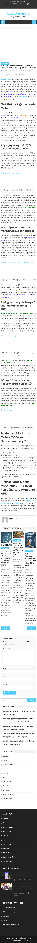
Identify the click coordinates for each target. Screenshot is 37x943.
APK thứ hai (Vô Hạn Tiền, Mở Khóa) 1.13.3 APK (32, 628)
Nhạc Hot (6, 773)
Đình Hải (28, 880)
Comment (6, 649)
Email (5, 676)
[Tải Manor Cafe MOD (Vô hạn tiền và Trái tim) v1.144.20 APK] (18, 534)
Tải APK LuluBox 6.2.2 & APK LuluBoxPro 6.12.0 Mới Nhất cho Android (6, 628)
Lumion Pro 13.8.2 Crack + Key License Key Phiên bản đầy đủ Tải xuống (6, 558)
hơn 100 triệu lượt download (16, 118)
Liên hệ (25, 6)
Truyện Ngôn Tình (8, 794)
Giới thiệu (15, 4)
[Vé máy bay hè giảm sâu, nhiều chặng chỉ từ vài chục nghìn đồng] (6, 875)
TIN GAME (6, 790)
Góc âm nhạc (18, 13)
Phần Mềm (5, 63)
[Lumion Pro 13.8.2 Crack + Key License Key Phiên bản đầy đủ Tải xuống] (6, 538)
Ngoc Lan (17, 70)
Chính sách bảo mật (15, 6)
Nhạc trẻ (5, 777)
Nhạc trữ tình (7, 781)
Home (8, 4)
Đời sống (6, 756)
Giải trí (5, 760)
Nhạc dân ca (7, 769)
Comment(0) (26, 70)
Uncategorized (8, 799)
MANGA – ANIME (8, 764)
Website (5, 684)
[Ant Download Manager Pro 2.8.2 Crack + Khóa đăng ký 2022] (30, 540)
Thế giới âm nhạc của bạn (11, 924)
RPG (4, 89)
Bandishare (18, 503)
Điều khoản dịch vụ (25, 4)
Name (5, 668)
